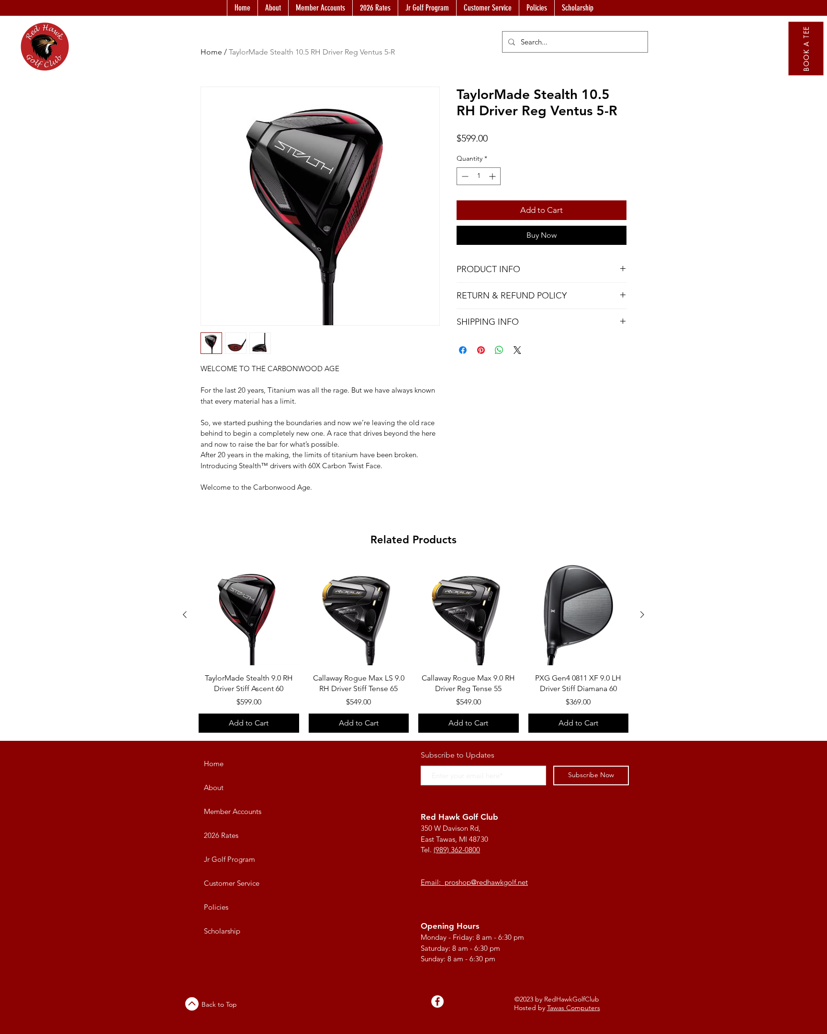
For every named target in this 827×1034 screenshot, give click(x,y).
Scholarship (222, 930)
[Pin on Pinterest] (481, 350)
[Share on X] (517, 350)
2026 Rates (221, 835)
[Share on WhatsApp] (499, 350)
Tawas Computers (573, 1007)
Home (214, 763)
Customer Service (231, 883)
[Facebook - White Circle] (437, 1001)
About (214, 787)
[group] (413, 648)
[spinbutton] (478, 176)
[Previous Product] (184, 614)
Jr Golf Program (229, 859)
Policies (216, 907)
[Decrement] (464, 176)
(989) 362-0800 (457, 849)
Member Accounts (232, 811)
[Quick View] (249, 615)
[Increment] (493, 176)
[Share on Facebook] (463, 350)
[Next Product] (642, 614)
